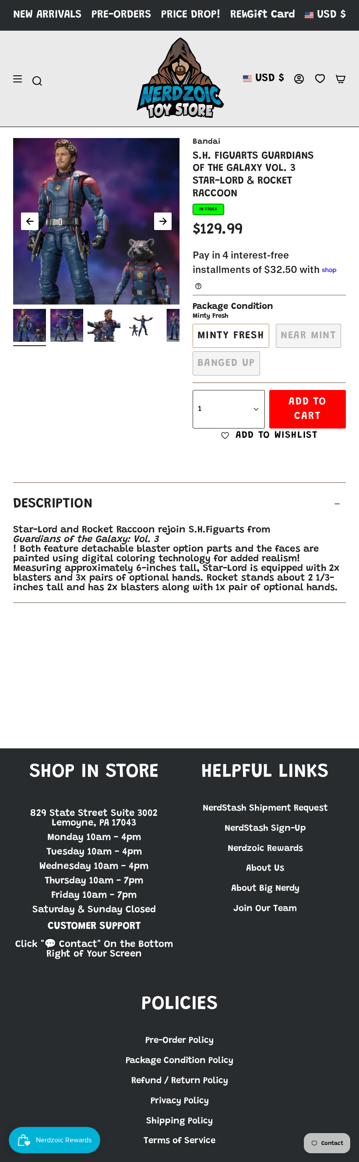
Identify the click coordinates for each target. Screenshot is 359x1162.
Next (163, 221)
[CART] (341, 79)
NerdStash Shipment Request (265, 808)
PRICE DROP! (191, 15)
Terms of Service (179, 1141)
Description (53, 504)
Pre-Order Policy (179, 1040)
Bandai (206, 142)
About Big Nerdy (265, 888)
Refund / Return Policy (179, 1081)
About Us (265, 868)
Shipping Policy (179, 1121)
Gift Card (271, 15)
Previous (30, 221)
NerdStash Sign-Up (265, 828)
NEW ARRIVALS (47, 15)
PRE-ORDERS (121, 15)
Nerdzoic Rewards (265, 848)
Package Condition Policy (179, 1060)
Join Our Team (265, 908)
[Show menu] (17, 79)
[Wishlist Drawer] (320, 79)
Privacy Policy (180, 1101)
